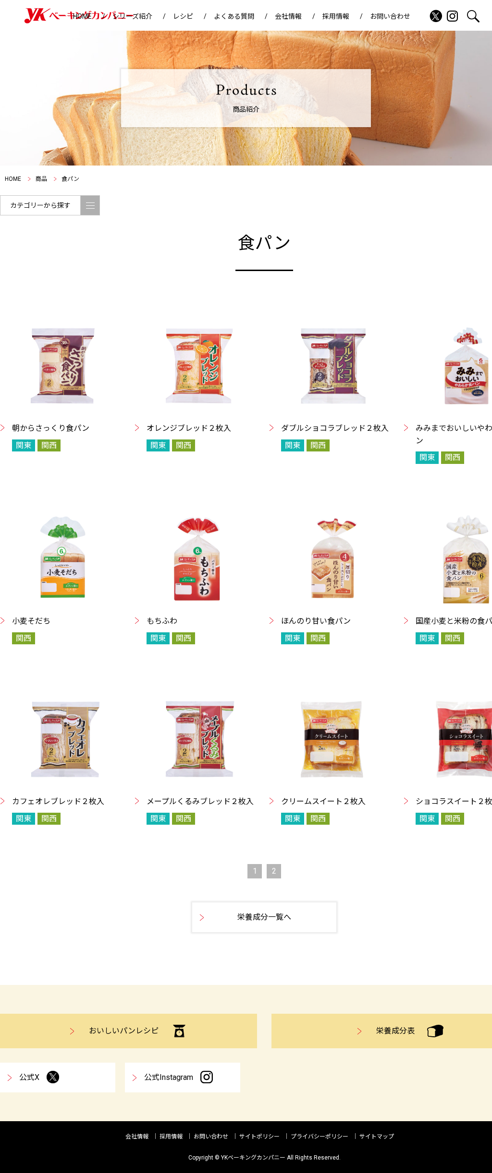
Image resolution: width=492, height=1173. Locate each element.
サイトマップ (376, 1136)
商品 (41, 179)
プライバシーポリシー (319, 1136)
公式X (29, 1077)
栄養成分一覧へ (264, 917)
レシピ (183, 16)
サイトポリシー (259, 1136)
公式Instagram (168, 1077)
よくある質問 (234, 16)
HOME (82, 16)
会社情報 (288, 16)
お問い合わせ (390, 16)
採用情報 (335, 16)
